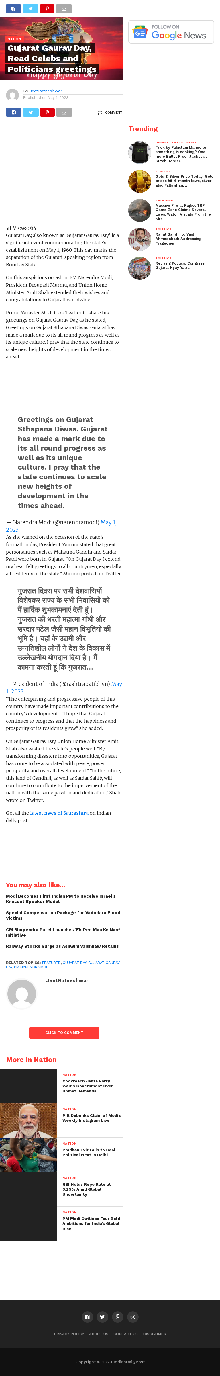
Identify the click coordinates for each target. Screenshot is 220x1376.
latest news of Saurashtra (59, 813)
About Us (98, 1334)
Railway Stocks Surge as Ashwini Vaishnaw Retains (62, 946)
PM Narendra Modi (32, 967)
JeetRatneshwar (46, 91)
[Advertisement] (64, 173)
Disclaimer (154, 1334)
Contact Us (125, 1334)
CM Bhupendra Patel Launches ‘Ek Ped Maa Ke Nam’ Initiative (63, 932)
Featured (51, 963)
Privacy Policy (69, 1334)
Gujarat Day (74, 963)
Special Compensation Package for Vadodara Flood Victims (63, 915)
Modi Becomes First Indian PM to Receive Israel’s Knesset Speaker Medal (61, 899)
